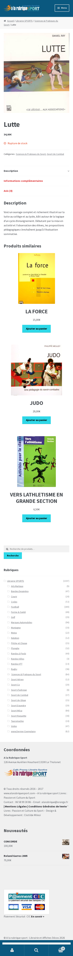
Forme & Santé (18, 612)
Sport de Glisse (18, 700)
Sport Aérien (17, 679)
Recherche (13, 555)
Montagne (16, 627)
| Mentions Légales (15, 806)
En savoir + (37, 916)
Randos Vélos (17, 658)
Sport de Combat (55, 154)
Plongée (15, 648)
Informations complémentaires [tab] (23, 180)
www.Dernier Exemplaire (23, 731)
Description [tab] (11, 170)
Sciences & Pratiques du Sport (31, 154)
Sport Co (15, 684)
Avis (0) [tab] (8, 190)
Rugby (14, 669)
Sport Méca (16, 710)
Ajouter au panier (36, 328)
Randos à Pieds (18, 653)
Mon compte (12, 950)
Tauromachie (17, 721)
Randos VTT (16, 663)
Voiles (14, 726)
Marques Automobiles (21, 622)
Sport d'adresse (19, 690)
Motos (14, 632)
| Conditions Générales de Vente (47, 806)
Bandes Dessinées (20, 591)
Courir (14, 596)
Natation (15, 638)
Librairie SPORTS (24, 20)
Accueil (10, 20)
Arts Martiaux (17, 586)
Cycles (14, 601)
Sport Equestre (18, 705)
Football (15, 606)
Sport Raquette (18, 715)
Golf (13, 617)
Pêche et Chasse (19, 643)
